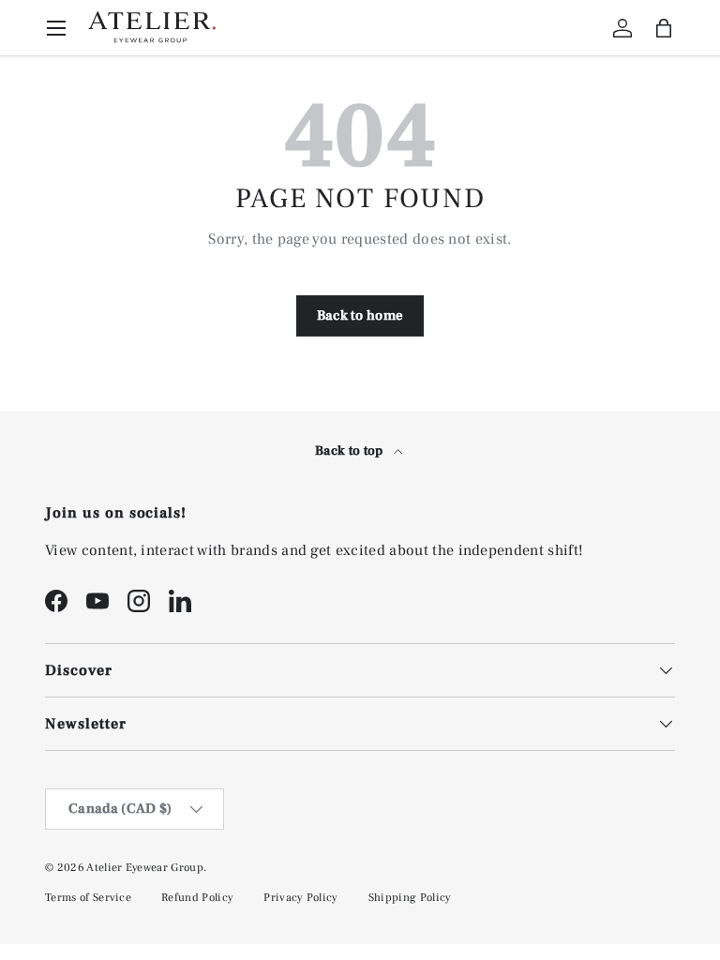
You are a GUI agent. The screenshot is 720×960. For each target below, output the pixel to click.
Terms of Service (88, 898)
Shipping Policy (410, 898)
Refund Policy (197, 898)
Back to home (360, 315)
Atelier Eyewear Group (144, 868)
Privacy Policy (300, 898)
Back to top (350, 450)
